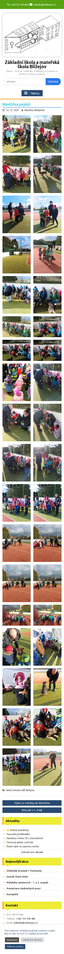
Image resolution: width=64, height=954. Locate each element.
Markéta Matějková (34, 110)
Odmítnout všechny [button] (32, 939)
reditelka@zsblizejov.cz (44, 4)
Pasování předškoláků (18, 834)
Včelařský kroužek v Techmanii (24, 870)
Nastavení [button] (12, 939)
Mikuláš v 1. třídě (32, 810)
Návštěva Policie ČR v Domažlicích (25, 838)
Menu (35, 93)
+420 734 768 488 (19, 4)
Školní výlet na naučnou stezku (23, 846)
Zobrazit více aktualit (32, 852)
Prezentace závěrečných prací (24, 888)
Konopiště (12, 894)
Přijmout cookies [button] (15, 946)
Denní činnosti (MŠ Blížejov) (20, 790)
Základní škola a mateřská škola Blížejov (32, 64)
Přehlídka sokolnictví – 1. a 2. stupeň (27, 882)
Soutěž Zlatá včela (17, 876)
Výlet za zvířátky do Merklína (32, 803)
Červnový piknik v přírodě (20, 842)
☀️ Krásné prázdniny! (18, 830)
